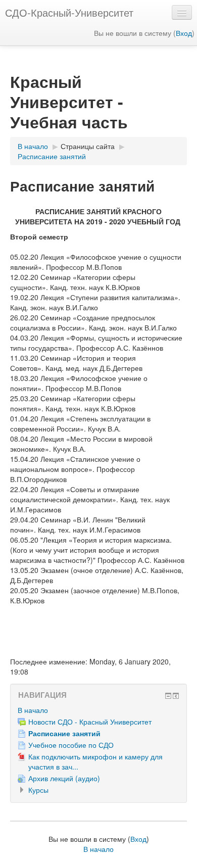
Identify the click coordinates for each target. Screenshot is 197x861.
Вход (184, 33)
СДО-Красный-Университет (69, 12)
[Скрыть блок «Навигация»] (168, 696)
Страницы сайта (88, 146)
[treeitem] (98, 710)
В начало (33, 710)
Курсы (38, 790)
